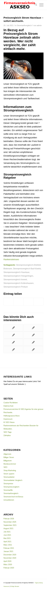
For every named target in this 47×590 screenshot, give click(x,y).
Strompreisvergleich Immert (15, 279)
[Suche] (34, 5)
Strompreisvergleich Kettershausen (18, 283)
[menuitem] (34, 5)
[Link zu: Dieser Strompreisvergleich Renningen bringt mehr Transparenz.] (33, 327)
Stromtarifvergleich (24, 25)
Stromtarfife (8, 490)
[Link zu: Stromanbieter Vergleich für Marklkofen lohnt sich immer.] (13, 327)
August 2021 (8, 528)
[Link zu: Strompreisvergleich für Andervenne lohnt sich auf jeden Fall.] (33, 342)
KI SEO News (9, 422)
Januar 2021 (8, 551)
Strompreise (8, 483)
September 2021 (10, 525)
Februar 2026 (8, 519)
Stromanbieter (9, 477)
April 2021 (7, 541)
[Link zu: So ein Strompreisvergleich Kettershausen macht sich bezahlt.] (13, 342)
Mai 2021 (7, 538)
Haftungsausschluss (11, 416)
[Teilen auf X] (19, 301)
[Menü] (40, 5)
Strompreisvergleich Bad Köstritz (27, 268)
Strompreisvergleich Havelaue (16, 272)
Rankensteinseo (11, 259)
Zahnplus (7, 435)
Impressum (8, 419)
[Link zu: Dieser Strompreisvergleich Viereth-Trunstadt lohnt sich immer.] (13, 335)
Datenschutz (8, 406)
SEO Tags (7, 432)
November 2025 (9, 522)
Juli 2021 (6, 532)
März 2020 (7, 564)
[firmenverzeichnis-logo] (19, 5)
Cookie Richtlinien (10, 403)
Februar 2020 (8, 568)
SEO (5, 467)
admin (39, 25)
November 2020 (9, 558)
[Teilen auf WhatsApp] (38, 301)
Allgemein (7, 454)
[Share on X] (28, 301)
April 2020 (7, 561)
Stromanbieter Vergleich (12, 480)
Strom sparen (8, 474)
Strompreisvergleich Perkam (15, 287)
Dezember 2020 (9, 555)
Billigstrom (7, 461)
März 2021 (7, 545)
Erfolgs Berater (14, 586)
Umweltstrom (8, 500)
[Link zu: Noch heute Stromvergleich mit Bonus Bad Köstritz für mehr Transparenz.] (33, 335)
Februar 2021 (8, 548)
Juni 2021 (7, 535)
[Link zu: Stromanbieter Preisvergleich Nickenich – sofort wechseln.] (13, 349)
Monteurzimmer (9, 464)
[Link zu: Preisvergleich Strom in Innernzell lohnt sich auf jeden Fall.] (33, 349)
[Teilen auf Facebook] (8, 301)
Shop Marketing (9, 470)
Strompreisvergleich (11, 487)
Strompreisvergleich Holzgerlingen (18, 276)
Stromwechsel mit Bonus (13, 497)
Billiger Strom (8, 457)
